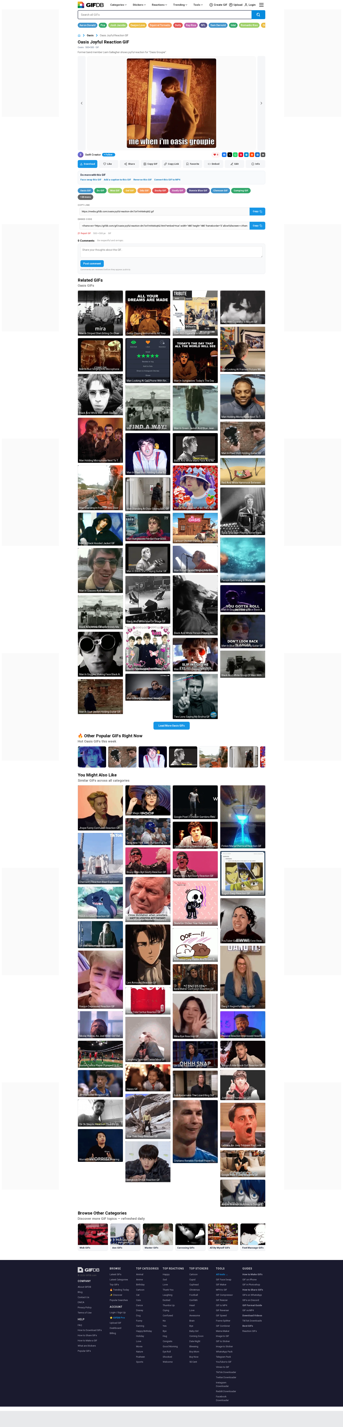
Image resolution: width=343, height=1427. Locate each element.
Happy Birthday (144, 1331)
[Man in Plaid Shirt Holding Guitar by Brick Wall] (152, 757)
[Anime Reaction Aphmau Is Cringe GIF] (242, 1193)
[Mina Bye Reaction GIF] (195, 1016)
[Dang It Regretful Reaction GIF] (242, 977)
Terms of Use (84, 1312)
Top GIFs (114, 1284)
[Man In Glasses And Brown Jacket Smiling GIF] (100, 570)
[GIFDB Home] (79, 35)
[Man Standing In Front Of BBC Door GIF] (100, 487)
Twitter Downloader (226, 1377)
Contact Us (83, 1297)
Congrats (167, 1341)
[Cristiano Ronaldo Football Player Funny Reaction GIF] (195, 1131)
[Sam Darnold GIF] (218, 25)
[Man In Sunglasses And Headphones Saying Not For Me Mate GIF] (147, 687)
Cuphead (194, 1284)
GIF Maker (221, 1284)
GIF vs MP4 (248, 1310)
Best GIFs (247, 1326)
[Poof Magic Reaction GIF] (147, 800)
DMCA (81, 1302)
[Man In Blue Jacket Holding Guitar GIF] (100, 696)
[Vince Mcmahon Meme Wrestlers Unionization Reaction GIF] (147, 899)
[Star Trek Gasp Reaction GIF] (147, 1116)
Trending (179, 4)
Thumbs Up (169, 1305)
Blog (80, 1292)
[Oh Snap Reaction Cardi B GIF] (195, 1054)
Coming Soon (196, 1336)
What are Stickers (87, 1345)
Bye (164, 1331)
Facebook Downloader (222, 1398)
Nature (139, 1351)
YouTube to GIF (224, 1361)
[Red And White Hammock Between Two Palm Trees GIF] (242, 471)
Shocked (167, 1356)
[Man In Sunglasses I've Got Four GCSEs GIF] (195, 488)
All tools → (222, 1274)
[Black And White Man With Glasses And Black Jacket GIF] (100, 394)
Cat (138, 1295)
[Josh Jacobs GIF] (117, 25)
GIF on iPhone (249, 1279)
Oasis (90, 35)
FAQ (80, 1325)
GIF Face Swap (223, 1279)
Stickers (138, 4)
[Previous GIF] (82, 103)
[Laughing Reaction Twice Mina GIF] (147, 1039)
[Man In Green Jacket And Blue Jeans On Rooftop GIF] (195, 408)
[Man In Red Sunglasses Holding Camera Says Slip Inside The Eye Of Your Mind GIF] (147, 648)
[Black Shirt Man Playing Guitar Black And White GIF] (242, 511)
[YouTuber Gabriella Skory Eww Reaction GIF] (242, 920)
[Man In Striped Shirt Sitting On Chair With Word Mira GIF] (100, 313)
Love (138, 1341)
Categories (117, 4)
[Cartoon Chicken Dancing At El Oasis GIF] (195, 528)
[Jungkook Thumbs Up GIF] (242, 1085)
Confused (168, 1315)
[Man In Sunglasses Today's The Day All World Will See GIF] (195, 360)
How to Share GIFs (87, 1335)
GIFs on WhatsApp (252, 1295)
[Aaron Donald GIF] (87, 25)
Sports (139, 1361)
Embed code (85, 219)
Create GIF (220, 4)
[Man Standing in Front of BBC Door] (213, 757)
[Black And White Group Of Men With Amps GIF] (242, 664)
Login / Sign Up (118, 1312)
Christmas (194, 1289)
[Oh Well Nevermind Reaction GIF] (100, 934)
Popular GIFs (84, 1351)
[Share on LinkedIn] (257, 154)
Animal (139, 1274)
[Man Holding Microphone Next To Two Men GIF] (100, 440)
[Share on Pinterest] (240, 154)
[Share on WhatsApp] (235, 154)
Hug (165, 1336)
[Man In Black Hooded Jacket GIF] (100, 529)
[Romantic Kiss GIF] (249, 25)
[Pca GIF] (103, 25)
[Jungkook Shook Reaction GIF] (147, 1161)
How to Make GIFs (252, 1274)
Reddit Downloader (226, 1391)
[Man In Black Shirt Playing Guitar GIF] (147, 558)
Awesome (194, 1315)
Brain (192, 1320)
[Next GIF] (261, 103)
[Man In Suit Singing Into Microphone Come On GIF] (100, 355)
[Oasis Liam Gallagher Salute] (92, 757)
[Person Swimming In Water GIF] (242, 560)
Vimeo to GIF (222, 1367)
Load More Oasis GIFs (171, 725)
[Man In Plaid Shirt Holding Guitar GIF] (242, 438)
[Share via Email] (263, 154)
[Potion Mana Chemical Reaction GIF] (242, 816)
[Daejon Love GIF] (138, 25)
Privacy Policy (84, 1307)
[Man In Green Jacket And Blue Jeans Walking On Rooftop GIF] (147, 408)
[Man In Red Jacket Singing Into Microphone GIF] (195, 559)
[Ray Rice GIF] (191, 25)
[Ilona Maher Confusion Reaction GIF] (195, 977)
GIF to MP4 (221, 1305)
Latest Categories (119, 1279)
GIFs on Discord (250, 1300)
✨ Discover (116, 1295)
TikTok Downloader (226, 1372)
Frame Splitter (223, 1320)
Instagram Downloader (222, 1384)
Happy (166, 1274)
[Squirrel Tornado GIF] (160, 25)
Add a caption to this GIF (117, 179)
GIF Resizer (222, 1300)
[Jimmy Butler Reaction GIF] (100, 1083)
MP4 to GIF (221, 1289)
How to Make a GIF (87, 1340)
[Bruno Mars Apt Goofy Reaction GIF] (147, 860)
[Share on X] (229, 154)
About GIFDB (84, 1287)
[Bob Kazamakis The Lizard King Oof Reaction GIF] (195, 1084)
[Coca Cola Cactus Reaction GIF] (147, 1000)
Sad (165, 1279)
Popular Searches (119, 1300)
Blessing (193, 1346)
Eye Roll (167, 1351)
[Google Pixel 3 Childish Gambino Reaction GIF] (195, 802)
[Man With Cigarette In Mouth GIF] (195, 313)
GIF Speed (221, 1315)
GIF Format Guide (252, 1305)
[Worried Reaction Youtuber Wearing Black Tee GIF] (100, 1145)
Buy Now (193, 1356)
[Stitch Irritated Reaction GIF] (100, 903)
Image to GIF (222, 1336)
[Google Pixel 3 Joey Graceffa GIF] (242, 1163)
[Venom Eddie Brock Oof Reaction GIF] (242, 1054)
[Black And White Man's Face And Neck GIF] (195, 448)
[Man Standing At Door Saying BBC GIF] (147, 494)
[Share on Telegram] (246, 154)
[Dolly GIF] (178, 25)
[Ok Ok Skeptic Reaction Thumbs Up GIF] (100, 1113)
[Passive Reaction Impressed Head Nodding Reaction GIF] (242, 1024)
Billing (113, 1333)
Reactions (158, 4)
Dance (139, 1305)
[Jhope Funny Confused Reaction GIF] (100, 807)
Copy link (84, 205)
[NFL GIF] (203, 25)
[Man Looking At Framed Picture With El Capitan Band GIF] (242, 349)
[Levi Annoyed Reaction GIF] (147, 955)
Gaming (140, 1326)
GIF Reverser (222, 1310)
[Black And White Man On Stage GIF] (147, 600)
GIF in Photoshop (251, 1284)
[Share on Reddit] (252, 154)
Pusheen (140, 1356)
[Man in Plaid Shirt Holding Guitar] (122, 757)
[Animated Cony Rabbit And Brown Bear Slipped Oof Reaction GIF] (195, 945)
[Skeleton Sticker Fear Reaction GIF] (195, 903)
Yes (164, 1326)
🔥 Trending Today (119, 1289)
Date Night (194, 1341)
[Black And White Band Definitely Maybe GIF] (100, 612)
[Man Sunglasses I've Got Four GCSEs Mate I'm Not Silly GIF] (147, 527)
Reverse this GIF (142, 179)
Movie (139, 1346)
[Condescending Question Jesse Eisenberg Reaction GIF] (195, 835)
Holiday (140, 1336)
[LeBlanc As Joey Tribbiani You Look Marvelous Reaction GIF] (242, 1125)
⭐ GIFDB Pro (117, 1317)
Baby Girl (193, 1331)
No (164, 1320)
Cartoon (140, 1289)
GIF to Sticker (223, 1341)
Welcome (168, 1361)
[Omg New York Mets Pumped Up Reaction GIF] (147, 831)
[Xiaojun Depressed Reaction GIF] (100, 980)
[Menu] (261, 4)
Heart (192, 1305)
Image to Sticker (224, 1346)
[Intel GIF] (233, 25)
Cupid (192, 1279)
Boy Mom (194, 1351)
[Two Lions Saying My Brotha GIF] (195, 696)
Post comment (92, 263)
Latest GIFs (115, 1274)
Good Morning (170, 1346)
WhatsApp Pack (224, 1351)
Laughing (167, 1295)
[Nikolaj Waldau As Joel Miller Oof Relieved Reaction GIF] (100, 1024)
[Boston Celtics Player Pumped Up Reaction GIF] (100, 1054)
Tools (196, 4)
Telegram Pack (223, 1356)
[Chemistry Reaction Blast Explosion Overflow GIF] (100, 858)
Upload (237, 4)
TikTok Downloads (252, 1320)
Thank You (168, 1289)
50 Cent (193, 1361)
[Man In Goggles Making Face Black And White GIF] (100, 654)
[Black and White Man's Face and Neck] (183, 757)
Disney (139, 1310)
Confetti (193, 1300)
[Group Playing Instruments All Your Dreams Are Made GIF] (147, 313)
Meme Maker (222, 1331)
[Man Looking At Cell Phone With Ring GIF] (147, 360)
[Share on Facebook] (224, 154)
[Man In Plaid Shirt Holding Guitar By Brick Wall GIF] (147, 454)
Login (252, 4)
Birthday (140, 1284)
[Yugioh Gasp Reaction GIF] (242, 873)
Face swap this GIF (90, 179)
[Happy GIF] (147, 1077)
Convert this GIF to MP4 (167, 179)
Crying (166, 1310)
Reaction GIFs (249, 1331)
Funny (139, 1320)
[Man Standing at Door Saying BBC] (244, 757)
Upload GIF (115, 1322)
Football (193, 1295)
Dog (138, 1315)
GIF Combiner (223, 1326)
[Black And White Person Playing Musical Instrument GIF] (195, 605)
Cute (138, 1300)
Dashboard (115, 1328)
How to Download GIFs (90, 1330)
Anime (139, 1279)
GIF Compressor (224, 1295)
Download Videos (252, 1315)
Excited (166, 1300)
